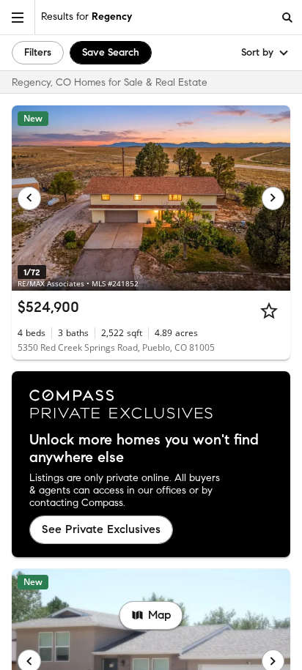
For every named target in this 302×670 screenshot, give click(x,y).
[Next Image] (273, 198)
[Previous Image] (29, 198)
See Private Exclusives (101, 529)
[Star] (269, 310)
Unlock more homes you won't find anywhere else (144, 448)
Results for (86, 16)
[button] (17, 17)
